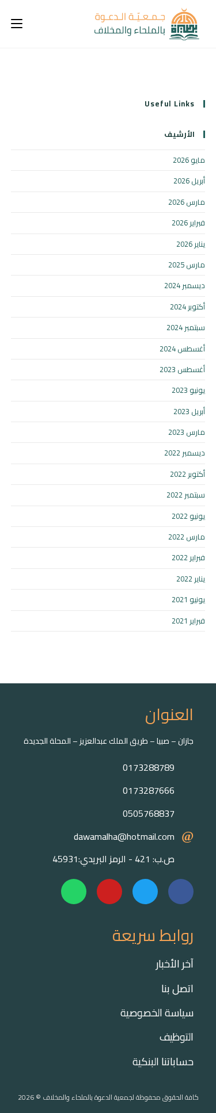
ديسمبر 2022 (184, 453)
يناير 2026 (190, 244)
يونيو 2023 (188, 390)
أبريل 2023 (189, 411)
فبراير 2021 (188, 621)
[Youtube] (109, 891)
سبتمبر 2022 (185, 495)
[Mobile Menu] (16, 23)
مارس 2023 (186, 432)
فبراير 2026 (188, 223)
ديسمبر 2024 (184, 285)
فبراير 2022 (188, 557)
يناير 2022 (190, 579)
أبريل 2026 (189, 181)
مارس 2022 (186, 537)
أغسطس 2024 (182, 348)
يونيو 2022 (188, 516)
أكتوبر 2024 (187, 306)
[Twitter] (145, 891)
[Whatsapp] (73, 891)
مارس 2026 (186, 202)
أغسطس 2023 (182, 369)
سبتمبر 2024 (185, 327)
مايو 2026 (189, 160)
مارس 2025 (186, 264)
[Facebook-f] (181, 891)
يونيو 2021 (188, 599)
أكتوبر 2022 (187, 474)
